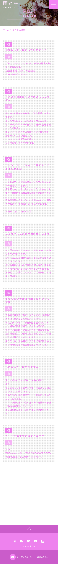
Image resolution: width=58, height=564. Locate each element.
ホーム (6, 29)
